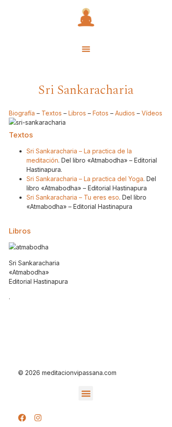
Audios (125, 113)
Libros (77, 113)
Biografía (22, 113)
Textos (51, 113)
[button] (86, 49)
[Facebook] (22, 418)
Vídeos (152, 113)
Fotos (100, 113)
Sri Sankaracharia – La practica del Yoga (84, 178)
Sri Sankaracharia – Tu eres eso (72, 197)
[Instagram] (38, 418)
